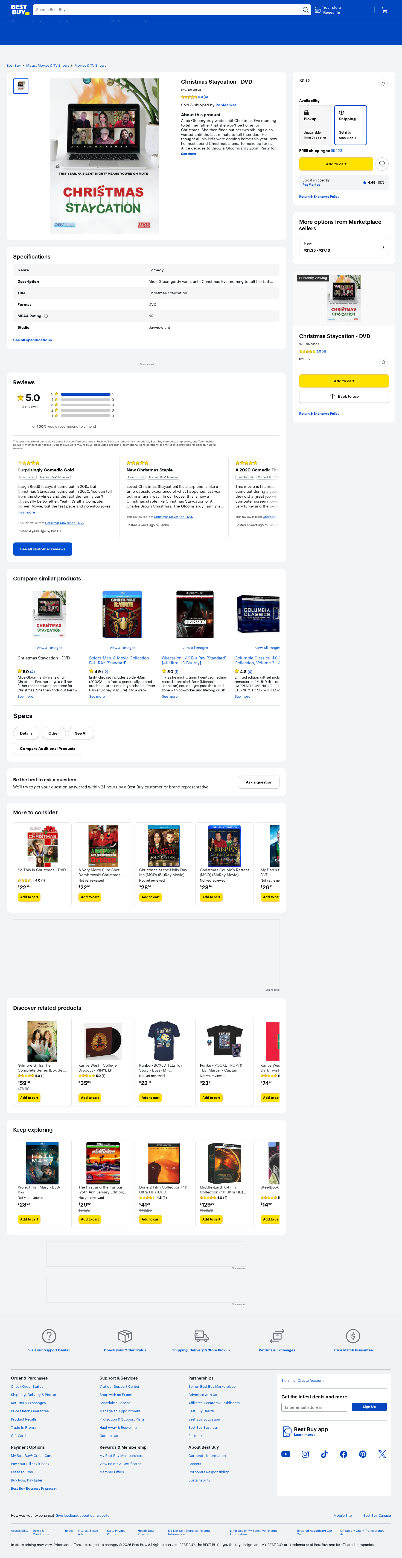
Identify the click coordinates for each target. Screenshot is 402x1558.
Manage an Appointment (120, 1411)
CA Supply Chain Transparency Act (362, 1532)
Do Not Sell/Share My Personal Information (189, 1532)
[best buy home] (20, 9)
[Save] (382, 164)
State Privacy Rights (116, 1532)
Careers (194, 1464)
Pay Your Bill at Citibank (30, 1464)
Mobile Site (343, 1515)
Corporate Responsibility (208, 1472)
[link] (42, 549)
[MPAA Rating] (46, 316)
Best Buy (14, 65)
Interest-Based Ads (88, 1532)
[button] (383, 83)
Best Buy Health (201, 1411)
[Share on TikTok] (324, 1454)
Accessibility (19, 1531)
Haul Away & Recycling (118, 1427)
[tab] (26, 733)
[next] (275, 497)
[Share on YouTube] (285, 1454)
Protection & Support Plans (122, 1419)
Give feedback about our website (82, 1515)
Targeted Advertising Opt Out (314, 1532)
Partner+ (195, 1435)
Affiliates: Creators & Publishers (214, 1403)
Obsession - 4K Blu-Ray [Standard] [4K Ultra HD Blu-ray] (194, 660)
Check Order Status (27, 1386)
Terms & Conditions (41, 1532)
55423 (336, 150)
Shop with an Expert (116, 1394)
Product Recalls (23, 1419)
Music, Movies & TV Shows (47, 65)
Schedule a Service (115, 1403)
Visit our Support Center (119, 1386)
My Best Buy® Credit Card (32, 1455)
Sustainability (199, 1480)
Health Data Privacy (146, 1532)
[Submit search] (305, 9)
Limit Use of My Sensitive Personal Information (254, 1532)
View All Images (49, 648)
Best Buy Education (204, 1419)
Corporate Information (207, 1455)
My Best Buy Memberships (121, 1455)
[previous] (17, 497)
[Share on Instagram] (305, 1454)
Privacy (68, 1531)
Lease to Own (22, 1472)
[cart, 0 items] (384, 10)
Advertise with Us (202, 1394)
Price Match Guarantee (30, 1411)
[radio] (315, 125)
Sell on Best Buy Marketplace (211, 1386)
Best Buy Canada (377, 1515)
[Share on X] (382, 1454)
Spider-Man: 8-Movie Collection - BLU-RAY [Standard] (120, 660)
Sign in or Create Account (302, 1380)
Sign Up (369, 1406)
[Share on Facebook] (343, 1454)
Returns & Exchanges (28, 1403)
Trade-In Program (25, 1427)
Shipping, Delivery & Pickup (33, 1394)
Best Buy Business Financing (34, 1488)
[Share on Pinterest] (363, 1454)
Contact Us (109, 1435)
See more (188, 154)
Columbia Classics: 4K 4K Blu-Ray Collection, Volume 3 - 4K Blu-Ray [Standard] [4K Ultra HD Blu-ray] (266, 660)
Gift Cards (19, 1435)
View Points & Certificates (120, 1464)
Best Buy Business (203, 1427)
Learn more (304, 1435)
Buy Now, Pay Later (26, 1480)
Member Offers (112, 1472)
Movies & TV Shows (90, 65)
